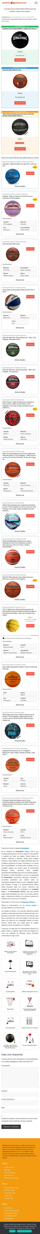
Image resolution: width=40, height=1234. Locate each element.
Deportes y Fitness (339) (11, 1178)
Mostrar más (20, 234)
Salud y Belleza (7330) (10, 1216)
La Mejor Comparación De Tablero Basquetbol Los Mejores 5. (29, 953)
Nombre (4, 1091)
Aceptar (12, 1231)
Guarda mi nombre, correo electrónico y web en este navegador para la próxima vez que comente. (19, 1120)
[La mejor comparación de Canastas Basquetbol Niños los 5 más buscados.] (30, 1038)
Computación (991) (9, 1173)
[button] (36, 2)
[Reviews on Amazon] (20, 143)
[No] (38, 1228)
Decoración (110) (9, 1175)
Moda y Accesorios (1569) (11, 1210)
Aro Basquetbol (10, 991)
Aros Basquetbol (10, 1028)
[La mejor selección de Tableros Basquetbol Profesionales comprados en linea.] (10, 944)
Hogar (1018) (8, 1195)
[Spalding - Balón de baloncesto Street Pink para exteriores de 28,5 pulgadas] (13, 208)
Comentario (5, 1065)
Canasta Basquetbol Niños (29, 1045)
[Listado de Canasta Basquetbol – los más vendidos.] (10, 964)
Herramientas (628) (9, 1193)
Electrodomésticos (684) (11, 1188)
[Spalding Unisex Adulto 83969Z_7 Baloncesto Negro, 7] (20, 48)
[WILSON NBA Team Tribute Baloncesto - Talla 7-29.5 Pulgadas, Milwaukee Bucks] (13, 350)
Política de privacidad (24, 1231)
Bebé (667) (7, 1170)
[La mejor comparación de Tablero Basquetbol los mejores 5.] (30, 944)
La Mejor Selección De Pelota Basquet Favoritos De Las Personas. (10, 1047)
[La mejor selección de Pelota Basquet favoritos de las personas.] (10, 1038)
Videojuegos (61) (9, 1218)
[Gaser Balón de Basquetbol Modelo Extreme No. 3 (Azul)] (13, 302)
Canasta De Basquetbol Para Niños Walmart (29, 1009)
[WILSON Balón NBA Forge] (13, 254)
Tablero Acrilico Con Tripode (30, 1028)
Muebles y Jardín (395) (10, 1213)
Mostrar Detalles (20, 186)
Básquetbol (10, 1009)
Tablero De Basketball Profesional (10, 952)
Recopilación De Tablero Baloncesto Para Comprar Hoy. (29, 973)
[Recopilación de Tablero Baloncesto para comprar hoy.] (30, 964)
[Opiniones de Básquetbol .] (10, 1002)
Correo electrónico (8, 1099)
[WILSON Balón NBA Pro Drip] (20, 89)
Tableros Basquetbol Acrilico (30, 991)
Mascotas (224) (8, 1208)
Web (3, 1107)
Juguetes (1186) (8, 1198)
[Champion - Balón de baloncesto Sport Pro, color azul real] (13, 176)
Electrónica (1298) (9, 1190)
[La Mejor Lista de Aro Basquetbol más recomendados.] (10, 984)
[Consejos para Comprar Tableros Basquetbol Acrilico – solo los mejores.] (30, 984)
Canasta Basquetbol (10, 971)
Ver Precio (30, 173)
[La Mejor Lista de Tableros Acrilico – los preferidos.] (30, 1021)
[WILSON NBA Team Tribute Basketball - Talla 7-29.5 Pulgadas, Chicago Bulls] (13, 382)
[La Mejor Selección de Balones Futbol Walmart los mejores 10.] (30, 1002)
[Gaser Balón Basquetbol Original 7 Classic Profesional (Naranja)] (13, 679)
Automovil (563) (8, 1167)
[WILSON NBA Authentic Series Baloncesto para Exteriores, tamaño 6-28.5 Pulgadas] (13, 589)
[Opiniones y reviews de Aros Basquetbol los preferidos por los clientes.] (10, 1021)
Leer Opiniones (20, 60)
